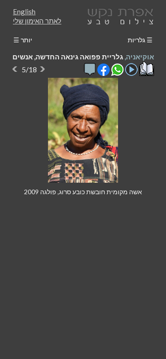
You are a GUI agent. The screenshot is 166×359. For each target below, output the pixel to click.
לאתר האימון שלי (37, 21)
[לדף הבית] (118, 15)
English (24, 11)
